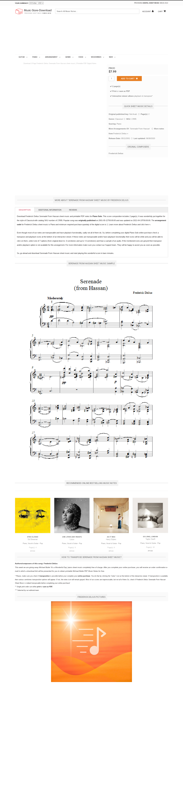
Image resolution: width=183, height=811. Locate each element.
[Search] (136, 11)
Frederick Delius (120, 133)
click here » (145, 224)
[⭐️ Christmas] (116, 57)
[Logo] (33, 11)
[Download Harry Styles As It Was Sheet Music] (111, 515)
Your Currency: (22, 3)
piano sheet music (75, 567)
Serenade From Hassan (140, 129)
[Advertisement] (91, 35)
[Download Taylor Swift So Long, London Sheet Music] (150, 515)
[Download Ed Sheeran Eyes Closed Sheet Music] (32, 515)
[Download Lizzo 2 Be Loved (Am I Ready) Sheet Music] (72, 515)
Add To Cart (128, 78)
